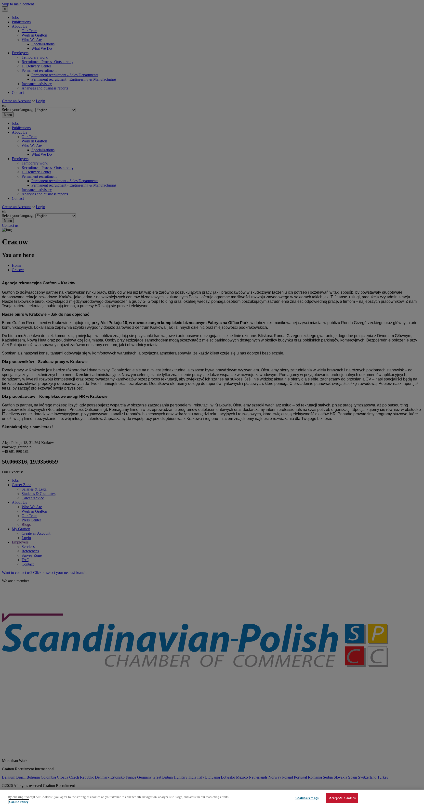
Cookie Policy (18, 802)
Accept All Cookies (342, 798)
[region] (212, 798)
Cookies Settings (306, 798)
